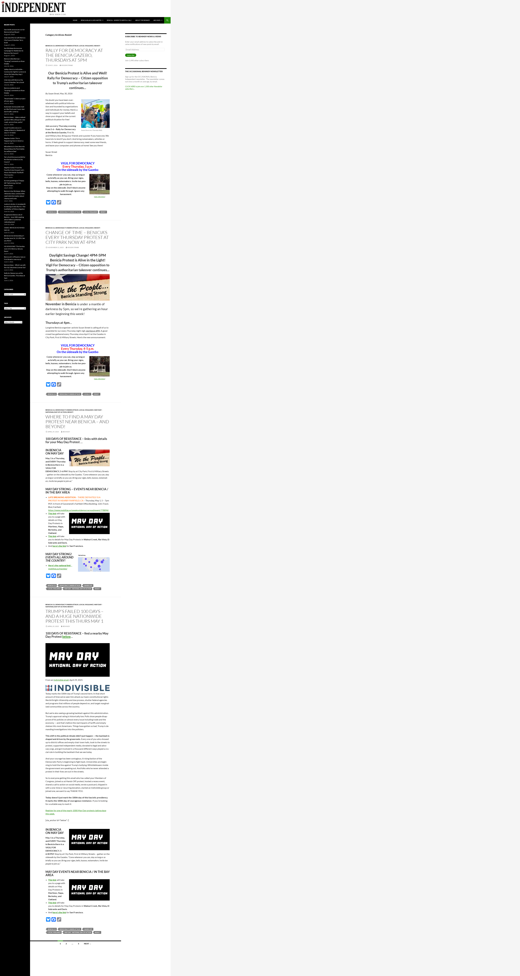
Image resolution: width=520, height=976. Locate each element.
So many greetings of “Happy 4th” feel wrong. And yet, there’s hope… (14, 183)
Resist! (97, 46)
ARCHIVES (156, 20)
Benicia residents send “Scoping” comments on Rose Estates (14, 90)
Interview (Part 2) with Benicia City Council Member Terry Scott (14, 40)
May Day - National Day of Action (77, 589)
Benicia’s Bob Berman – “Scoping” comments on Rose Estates (14, 61)
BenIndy (66, 432)
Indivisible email (61, 680)
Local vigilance (86, 46)
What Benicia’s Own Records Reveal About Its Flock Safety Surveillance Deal (14, 148)
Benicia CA (50, 46)
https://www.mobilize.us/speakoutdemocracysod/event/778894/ (78, 510)
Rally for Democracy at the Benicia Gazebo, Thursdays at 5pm (74, 55)
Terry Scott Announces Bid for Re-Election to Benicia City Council (14, 159)
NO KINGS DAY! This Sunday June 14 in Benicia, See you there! (14, 248)
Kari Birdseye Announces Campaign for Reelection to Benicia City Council (13, 50)
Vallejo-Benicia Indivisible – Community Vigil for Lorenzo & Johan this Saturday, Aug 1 (15, 71)
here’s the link (59, 546)
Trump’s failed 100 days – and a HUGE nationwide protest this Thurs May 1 (74, 616)
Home (75, 20)
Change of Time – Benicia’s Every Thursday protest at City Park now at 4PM (77, 237)
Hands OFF (88, 585)
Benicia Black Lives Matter (91, 20)
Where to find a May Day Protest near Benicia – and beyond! (77, 421)
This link (52, 513)
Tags (6, 303)
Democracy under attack (67, 46)
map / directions (99, 197)
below (66, 636)
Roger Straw (67, 65)
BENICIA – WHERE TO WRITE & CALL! (119, 20)
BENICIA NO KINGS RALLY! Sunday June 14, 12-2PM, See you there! (14, 238)
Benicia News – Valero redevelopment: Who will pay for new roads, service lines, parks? (15, 119)
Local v (87, 394)
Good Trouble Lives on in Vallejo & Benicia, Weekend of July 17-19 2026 (14, 130)
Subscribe (130, 55)
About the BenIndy (142, 20)
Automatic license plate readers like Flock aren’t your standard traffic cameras (14, 109)
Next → (87, 943)
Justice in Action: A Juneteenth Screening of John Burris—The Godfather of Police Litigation (15, 206)
